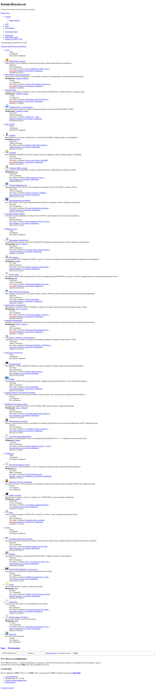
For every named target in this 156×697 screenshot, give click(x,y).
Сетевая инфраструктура (18, 185)
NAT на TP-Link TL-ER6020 (35, 193)
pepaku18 (12, 251)
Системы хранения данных (15, 214)
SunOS (11, 585)
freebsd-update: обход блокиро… (36, 145)
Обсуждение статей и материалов (17, 74)
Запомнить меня (64, 653)
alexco (18, 244)
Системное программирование (20, 436)
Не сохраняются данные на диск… (38, 221)
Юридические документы (18, 421)
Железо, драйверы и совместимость (22, 337)
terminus (25, 78)
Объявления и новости (17, 61)
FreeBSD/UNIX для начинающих (21, 107)
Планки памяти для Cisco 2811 (36, 546)
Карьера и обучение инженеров (20, 482)
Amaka (11, 147)
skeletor (12, 596)
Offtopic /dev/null (15, 495)
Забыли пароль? (51, 653)
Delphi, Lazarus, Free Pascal (18, 617)
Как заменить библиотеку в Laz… (37, 627)
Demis (11, 548)
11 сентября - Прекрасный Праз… (37, 505)
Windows (12, 554)
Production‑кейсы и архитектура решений (20, 392)
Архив (7, 527)
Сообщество (9, 453)
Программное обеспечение (18, 240)
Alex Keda (13, 301)
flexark (11, 269)
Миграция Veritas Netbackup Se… (37, 330)
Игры (11, 512)
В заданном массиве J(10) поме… (37, 609)
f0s (16, 468)
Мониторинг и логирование (15, 305)
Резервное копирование (13, 320)
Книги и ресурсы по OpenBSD (36, 160)
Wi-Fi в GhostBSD (31, 387)
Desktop (12, 379)
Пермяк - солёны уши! (17, 476)
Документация (10, 90)
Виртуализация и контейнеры (20, 200)
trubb (16, 621)
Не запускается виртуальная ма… (37, 208)
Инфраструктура (11, 229)
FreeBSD (12, 135)
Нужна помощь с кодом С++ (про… (38, 446)
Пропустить (5, 13)
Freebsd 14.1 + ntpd (32, 117)
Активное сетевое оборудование (20, 539)
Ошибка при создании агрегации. (37, 594)
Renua (11, 195)
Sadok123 (12, 119)
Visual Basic (13, 602)
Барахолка (12, 634)
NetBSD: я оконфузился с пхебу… (37, 577)
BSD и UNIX (10, 124)
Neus (11, 179)
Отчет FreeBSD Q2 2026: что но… (37, 69)
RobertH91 (77, 673)
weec (16, 172)
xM (16, 278)
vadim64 (19, 78)
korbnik (12, 210)
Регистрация (14, 648)
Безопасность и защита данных (16, 404)
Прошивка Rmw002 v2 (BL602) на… (38, 345)
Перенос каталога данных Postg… (37, 267)
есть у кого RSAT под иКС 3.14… (37, 562)
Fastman (17, 440)
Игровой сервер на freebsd (34, 520)
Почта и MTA (14, 274)
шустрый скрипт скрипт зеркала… (38, 250)
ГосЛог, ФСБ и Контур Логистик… (38, 84)
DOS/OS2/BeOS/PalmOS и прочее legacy (23, 569)
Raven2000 (13, 71)
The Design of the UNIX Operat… (37, 99)
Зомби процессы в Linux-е (34, 177)
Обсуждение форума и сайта (19, 465)
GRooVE (24, 244)
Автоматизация (14, 364)
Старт (7, 50)
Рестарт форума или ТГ (33, 474)
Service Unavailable (32, 299)
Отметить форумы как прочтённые (13, 46)
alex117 (12, 628)
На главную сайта (7, 688)
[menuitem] (14, 20)
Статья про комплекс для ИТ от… (37, 315)
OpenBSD (12, 153)
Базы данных (13, 257)
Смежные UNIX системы (18, 168)
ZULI (11, 415)
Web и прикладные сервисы (19, 292)
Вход (3, 648)
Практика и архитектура (14, 353)
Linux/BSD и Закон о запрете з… (37, 429)
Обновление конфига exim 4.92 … (37, 284)
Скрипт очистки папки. (34, 371)
